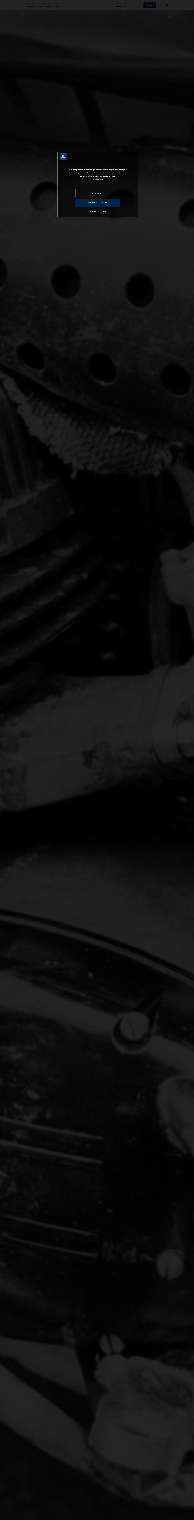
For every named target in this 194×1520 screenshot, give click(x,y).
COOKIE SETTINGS (98, 211)
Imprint (101, 179)
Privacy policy (96, 179)
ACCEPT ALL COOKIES (98, 203)
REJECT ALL (97, 193)
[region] (97, 184)
